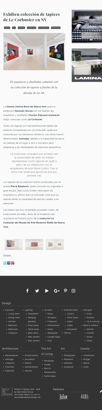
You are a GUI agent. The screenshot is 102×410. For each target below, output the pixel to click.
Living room (14, 314)
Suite (86, 367)
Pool (50, 341)
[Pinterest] (65, 291)
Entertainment (71, 310)
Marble (90, 329)
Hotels (47, 365)
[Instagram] (73, 291)
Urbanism (9, 363)
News (7, 28)
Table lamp (33, 329)
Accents (48, 310)
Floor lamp (33, 325)
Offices (67, 333)
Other (89, 341)
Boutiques (49, 361)
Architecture (10, 348)
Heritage (9, 359)
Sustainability (31, 367)
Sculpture (68, 367)
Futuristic (9, 367)
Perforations (53, 325)
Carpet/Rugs (54, 337)
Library (70, 314)
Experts (90, 318)
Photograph (69, 355)
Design (6, 303)
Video (70, 325)
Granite (90, 333)
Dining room (14, 318)
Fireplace (52, 321)
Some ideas (50, 376)
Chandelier (33, 314)
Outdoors (12, 333)
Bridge (87, 359)
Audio (70, 321)
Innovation (30, 359)
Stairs (50, 329)
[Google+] (57, 291)
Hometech (72, 329)
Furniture (9, 310)
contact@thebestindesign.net (27, 397)
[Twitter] (37, 291)
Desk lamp (33, 333)
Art (14, 28)
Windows (52, 318)
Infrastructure (31, 355)
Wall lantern (34, 337)
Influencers (89, 355)
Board (86, 363)
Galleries (31, 28)
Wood (89, 337)
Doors (50, 314)
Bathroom (13, 329)
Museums (68, 359)
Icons (89, 314)
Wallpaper (53, 333)
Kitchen (12, 321)
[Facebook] (27, 291)
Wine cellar (72, 318)
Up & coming (93, 321)
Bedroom (12, 325)
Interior (28, 363)
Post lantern (34, 341)
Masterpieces (11, 355)
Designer (88, 310)
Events (21, 28)
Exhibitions (44, 28)
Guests (85, 348)
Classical (9, 371)
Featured (56, 28)
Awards (28, 371)
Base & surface (91, 325)
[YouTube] (47, 291)
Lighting (29, 310)
